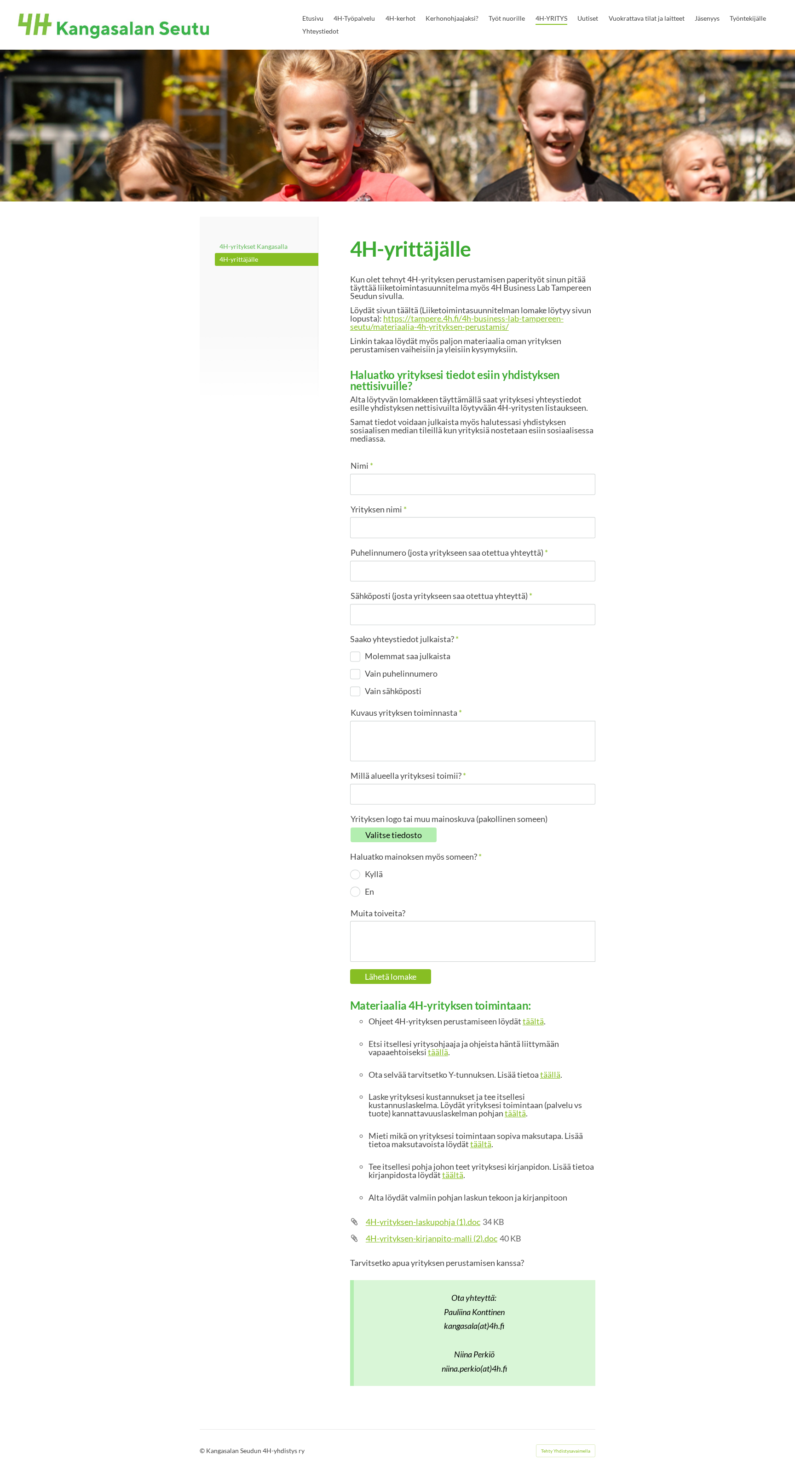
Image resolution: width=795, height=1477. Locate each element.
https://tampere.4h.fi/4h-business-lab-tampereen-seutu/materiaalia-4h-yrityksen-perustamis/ (457, 322)
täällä (438, 1052)
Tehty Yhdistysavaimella (565, 1451)
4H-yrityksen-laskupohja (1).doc (423, 1222)
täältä (533, 1021)
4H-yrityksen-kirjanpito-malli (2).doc (431, 1238)
